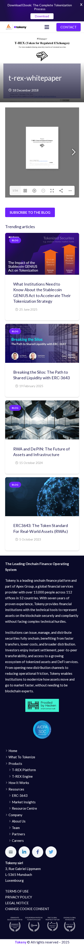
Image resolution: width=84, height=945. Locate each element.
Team (16, 828)
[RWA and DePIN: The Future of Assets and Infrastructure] (42, 419)
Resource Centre (24, 808)
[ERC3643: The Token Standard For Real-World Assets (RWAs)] (42, 496)
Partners (18, 834)
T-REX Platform (24, 770)
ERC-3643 (20, 795)
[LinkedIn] (24, 852)
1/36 (15, 190)
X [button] (81, 4)
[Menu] (47, 27)
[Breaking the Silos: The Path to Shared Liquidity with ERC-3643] (42, 343)
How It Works (19, 783)
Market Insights (24, 802)
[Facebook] (37, 852)
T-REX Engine (22, 776)
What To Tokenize (22, 757)
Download (42, 16)
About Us (19, 821)
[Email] (10, 852)
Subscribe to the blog (30, 212)
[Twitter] (51, 852)
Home (13, 751)
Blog (15, 240)
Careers (18, 840)
